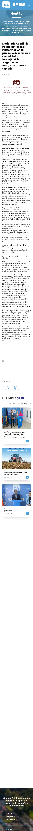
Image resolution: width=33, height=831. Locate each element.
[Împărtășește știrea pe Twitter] (8, 388)
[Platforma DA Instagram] (20, 4)
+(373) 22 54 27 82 (11, 819)
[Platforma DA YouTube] (17, 4)
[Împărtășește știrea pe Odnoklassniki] (13, 388)
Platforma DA (8, 21)
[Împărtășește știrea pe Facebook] (4, 388)
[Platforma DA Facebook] (14, 4)
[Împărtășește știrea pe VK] (17, 388)
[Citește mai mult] (27, 441)
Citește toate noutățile (19, 404)
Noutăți (18, 21)
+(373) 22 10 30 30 (11, 817)
